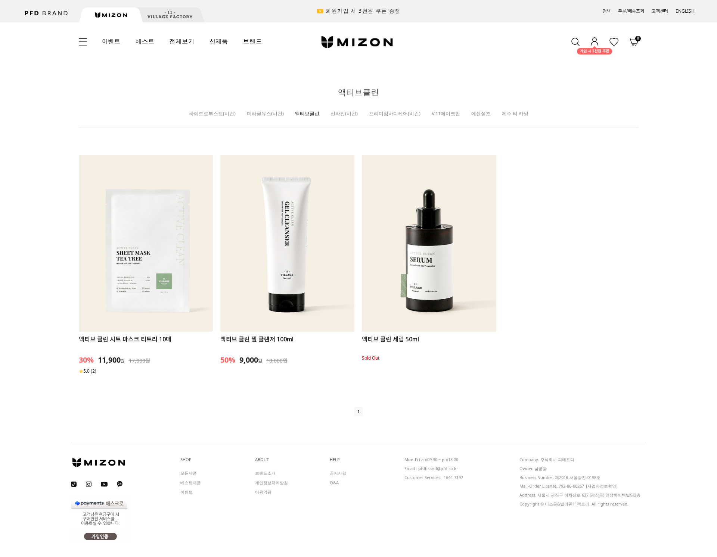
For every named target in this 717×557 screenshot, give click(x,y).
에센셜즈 (481, 113)
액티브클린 (307, 113)
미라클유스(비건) (265, 113)
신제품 (218, 41)
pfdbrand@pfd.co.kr (438, 468)
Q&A (334, 482)
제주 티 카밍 (515, 113)
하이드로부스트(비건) (212, 113)
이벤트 (111, 41)
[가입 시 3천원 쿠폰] (594, 41)
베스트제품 (190, 482)
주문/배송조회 (631, 11)
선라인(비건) (344, 113)
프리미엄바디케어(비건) (394, 113)
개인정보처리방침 (271, 482)
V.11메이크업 (446, 113)
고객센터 (660, 11)
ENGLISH (685, 11)
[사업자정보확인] (602, 486)
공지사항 (338, 473)
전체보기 (181, 41)
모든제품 (188, 473)
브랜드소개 (265, 473)
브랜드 (252, 41)
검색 (606, 11)
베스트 (145, 41)
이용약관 (263, 492)
